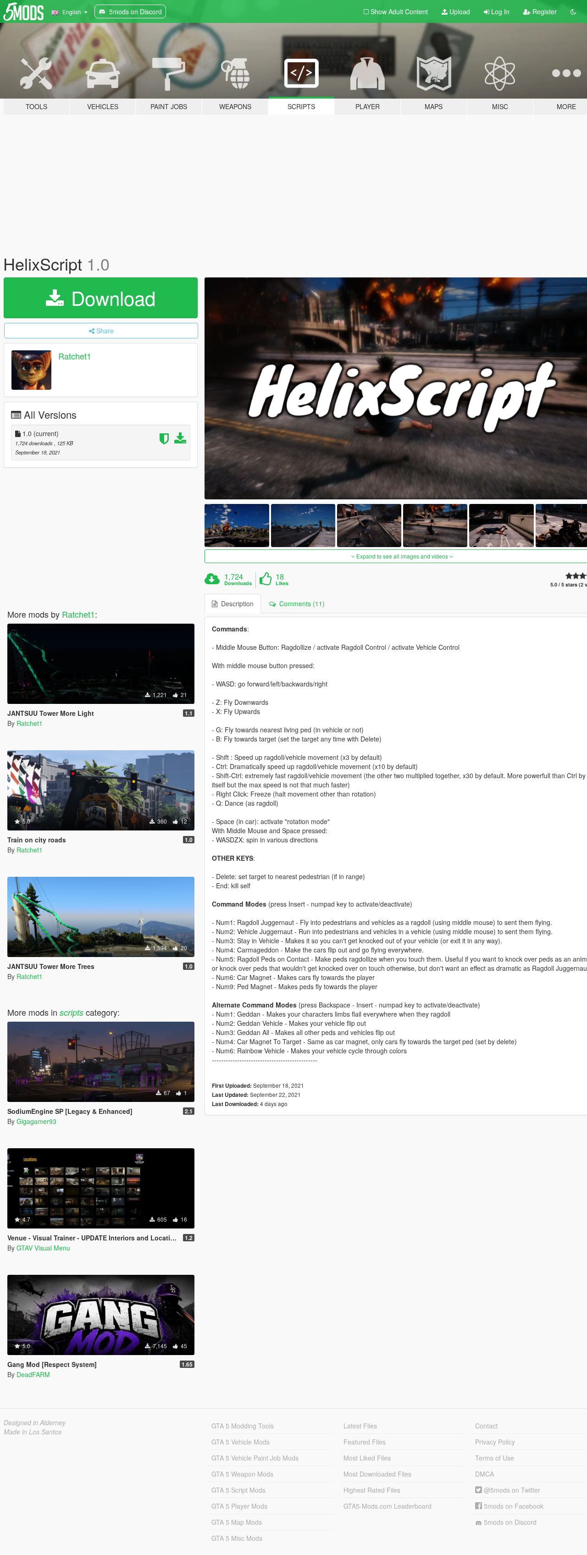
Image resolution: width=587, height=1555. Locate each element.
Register (544, 11)
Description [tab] (235, 603)
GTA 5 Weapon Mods (242, 1473)
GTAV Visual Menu (43, 1247)
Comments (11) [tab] (300, 603)
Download (110, 297)
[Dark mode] (573, 11)
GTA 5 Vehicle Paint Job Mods (255, 1457)
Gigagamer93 (36, 1121)
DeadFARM (33, 1374)
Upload (459, 11)
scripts (71, 1012)
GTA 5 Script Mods (238, 1489)
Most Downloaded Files (377, 1473)
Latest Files (360, 1425)
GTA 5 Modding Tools (242, 1425)
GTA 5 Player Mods (239, 1506)
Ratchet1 (74, 356)
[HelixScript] (237, 525)
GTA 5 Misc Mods (236, 1538)
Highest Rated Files (371, 1489)
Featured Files (364, 1441)
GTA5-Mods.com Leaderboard (387, 1506)
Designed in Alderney (35, 1422)
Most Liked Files (367, 1457)
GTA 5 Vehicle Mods (240, 1441)
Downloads (238, 583)
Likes (282, 583)
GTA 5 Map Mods (236, 1522)
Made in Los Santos (32, 1431)
